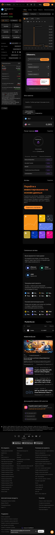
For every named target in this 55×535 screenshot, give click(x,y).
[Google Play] (38, 442)
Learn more (34, 1)
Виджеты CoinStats (39, 465)
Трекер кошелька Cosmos (7, 474)
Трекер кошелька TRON (6, 483)
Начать (46, 4)
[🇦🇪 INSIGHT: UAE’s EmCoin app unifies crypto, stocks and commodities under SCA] (29, 381)
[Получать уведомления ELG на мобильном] (20, 20)
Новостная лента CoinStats (23, 468)
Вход (40, 4)
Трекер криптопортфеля (7, 450)
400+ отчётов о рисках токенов (42, 478)
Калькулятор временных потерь (43, 455)
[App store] (16, 442)
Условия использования (44, 503)
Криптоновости (5, 457)
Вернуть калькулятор (40, 453)
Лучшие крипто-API (31, 416)
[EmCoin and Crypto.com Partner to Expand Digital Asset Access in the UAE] (38, 346)
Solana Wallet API (39, 487)
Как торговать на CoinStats (7, 525)
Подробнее (50, 131)
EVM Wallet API (38, 489)
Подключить (45, 59)
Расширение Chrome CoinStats (8, 501)
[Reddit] (29, 437)
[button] (17, 43)
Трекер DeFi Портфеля (6, 463)
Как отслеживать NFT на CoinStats (9, 529)
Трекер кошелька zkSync (7, 468)
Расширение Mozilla (5, 505)
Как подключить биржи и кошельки (9, 518)
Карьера (19, 457)
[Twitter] (15, 52)
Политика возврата (43, 509)
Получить (30, 71)
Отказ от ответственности (45, 501)
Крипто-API (46, 416)
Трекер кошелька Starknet (7, 465)
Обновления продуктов (22, 450)
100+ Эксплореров (39, 476)
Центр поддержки (5, 516)
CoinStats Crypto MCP (40, 480)
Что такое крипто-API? (31, 413)
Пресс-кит (19, 455)
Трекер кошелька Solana (7, 472)
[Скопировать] (17, 43)
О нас (18, 470)
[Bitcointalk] (20, 52)
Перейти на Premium (44, 82)
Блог (2, 455)
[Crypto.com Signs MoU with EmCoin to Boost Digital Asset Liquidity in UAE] (29, 371)
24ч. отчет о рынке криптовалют (43, 468)
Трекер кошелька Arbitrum (7, 470)
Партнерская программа (7, 461)
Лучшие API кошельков (31, 419)
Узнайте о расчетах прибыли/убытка (10, 523)
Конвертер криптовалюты (41, 457)
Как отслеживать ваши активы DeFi (9, 521)
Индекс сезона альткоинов (41, 472)
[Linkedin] (32, 437)
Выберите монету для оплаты (38, 88)
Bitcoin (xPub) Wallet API (40, 493)
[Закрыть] (53, 1)
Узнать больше (38, 149)
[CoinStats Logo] (6, 4)
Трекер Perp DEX (5, 489)
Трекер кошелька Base (6, 478)
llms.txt (36, 483)
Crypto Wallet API (39, 485)
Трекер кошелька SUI (6, 487)
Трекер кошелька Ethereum (7, 476)
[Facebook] (18, 52)
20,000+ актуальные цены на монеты (44, 474)
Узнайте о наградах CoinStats (8, 527)
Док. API (19, 463)
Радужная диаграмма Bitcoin (42, 459)
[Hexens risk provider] (38, 151)
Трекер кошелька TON (6, 480)
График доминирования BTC (41, 470)
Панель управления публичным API (25, 465)
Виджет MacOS (4, 503)
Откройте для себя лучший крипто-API (37, 408)
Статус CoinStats (5, 531)
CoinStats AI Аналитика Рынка (8, 459)
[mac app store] (27, 442)
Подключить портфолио (33, 207)
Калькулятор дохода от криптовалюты (44, 450)
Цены (18, 453)
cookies (20, 530)
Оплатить (30, 64)
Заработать (4, 453)
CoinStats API (20, 461)
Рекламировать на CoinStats (23, 459)
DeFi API (37, 491)
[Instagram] (19, 437)
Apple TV (3, 507)
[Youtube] (36, 437)
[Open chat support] (52, 532)
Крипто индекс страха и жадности (43, 463)
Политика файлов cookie (44, 507)
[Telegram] (13, 52)
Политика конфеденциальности (46, 505)
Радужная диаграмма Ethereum (42, 461)
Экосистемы (4, 491)
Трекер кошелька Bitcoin (7, 485)
